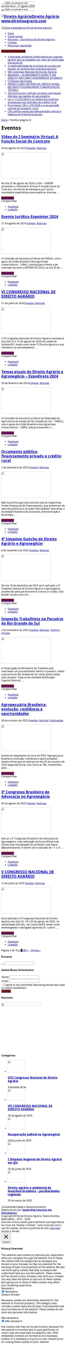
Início (11, 33)
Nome (5, 977)
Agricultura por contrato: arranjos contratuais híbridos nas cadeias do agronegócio (34, 95)
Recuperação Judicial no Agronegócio (34, 1134)
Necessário (11, 1291)
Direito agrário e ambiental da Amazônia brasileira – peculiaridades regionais (34, 1191)
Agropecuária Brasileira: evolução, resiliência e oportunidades (23, 709)
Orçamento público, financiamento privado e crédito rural (31, 456)
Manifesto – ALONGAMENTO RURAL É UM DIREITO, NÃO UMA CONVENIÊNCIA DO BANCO (35, 76)
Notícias (41, 148)
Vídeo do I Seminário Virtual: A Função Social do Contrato (29, 139)
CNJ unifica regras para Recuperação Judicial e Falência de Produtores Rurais (34, 113)
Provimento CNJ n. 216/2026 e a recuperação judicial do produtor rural (33, 107)
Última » (36, 950)
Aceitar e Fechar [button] (10, 1231)
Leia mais (55, 1228)
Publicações (56, 720)
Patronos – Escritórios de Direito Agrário (31, 39)
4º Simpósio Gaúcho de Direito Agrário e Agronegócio (29, 541)
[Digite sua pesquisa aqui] (2, 3)
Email (5, 981)
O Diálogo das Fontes (20, 81)
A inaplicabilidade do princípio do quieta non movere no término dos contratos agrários (34, 67)
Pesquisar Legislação (20, 45)
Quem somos (15, 36)
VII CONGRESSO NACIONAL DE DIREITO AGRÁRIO (30, 1107)
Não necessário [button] (10, 1317)
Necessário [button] (7, 1288)
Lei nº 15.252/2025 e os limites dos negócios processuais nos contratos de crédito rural (33, 101)
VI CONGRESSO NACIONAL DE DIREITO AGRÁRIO (28, 294)
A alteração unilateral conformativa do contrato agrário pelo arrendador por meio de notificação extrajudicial (36, 59)
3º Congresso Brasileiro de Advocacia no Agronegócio (25, 794)
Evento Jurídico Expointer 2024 (29, 216)
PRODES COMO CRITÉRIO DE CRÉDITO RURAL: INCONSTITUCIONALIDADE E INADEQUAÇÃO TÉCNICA (34, 87)
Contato (12, 42)
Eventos (31, 148)
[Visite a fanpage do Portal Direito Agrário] (26, 27)
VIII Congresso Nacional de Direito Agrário (32, 71)
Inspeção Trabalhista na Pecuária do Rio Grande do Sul (32, 621)
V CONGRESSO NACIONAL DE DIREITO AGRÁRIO (27, 874)
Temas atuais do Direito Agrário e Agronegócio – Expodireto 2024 (32, 373)
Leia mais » (7, 198)
